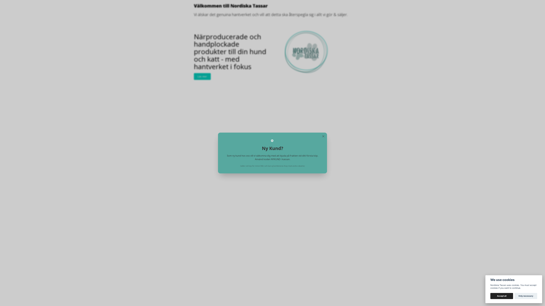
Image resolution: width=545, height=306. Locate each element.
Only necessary (525, 296)
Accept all (502, 296)
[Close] (323, 136)
